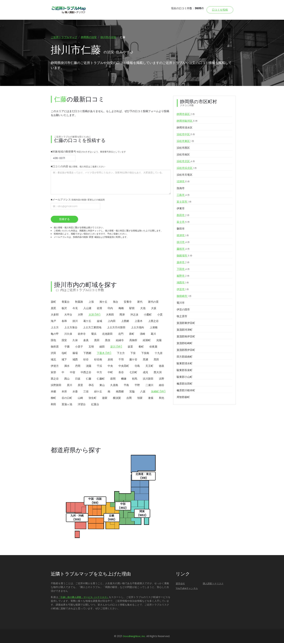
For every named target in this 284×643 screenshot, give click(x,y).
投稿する (64, 219)
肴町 (141, 347)
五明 (91, 347)
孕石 (91, 385)
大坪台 (68, 314)
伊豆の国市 (183, 309)
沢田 (53, 353)
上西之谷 (153, 321)
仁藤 (88, 379)
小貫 (160, 314)
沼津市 (183, 181)
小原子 (79, 347)
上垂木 (138, 321)
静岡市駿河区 (187, 121)
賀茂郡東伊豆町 (186, 323)
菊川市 (181, 303)
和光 (161, 398)
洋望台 (82, 404)
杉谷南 (98, 359)
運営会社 (180, 583)
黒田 (96, 340)
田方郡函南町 (184, 357)
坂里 (130, 347)
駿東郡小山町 (184, 377)
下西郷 (87, 353)
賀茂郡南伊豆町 (186, 336)
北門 (120, 334)
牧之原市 (182, 316)
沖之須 (134, 314)
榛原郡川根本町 (186, 390)
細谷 (161, 385)
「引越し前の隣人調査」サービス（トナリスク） (83, 597)
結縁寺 (120, 340)
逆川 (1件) (116, 347)
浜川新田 (148, 379)
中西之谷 (86, 372)
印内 (110, 308)
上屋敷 (154, 327)
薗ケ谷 (133, 359)
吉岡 (129, 398)
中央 (110, 366)
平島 (126, 385)
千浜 (99, 366)
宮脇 (132, 391)
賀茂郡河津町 (184, 330)
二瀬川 (149, 385)
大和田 (110, 314)
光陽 (159, 340)
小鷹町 (148, 314)
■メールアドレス (78, 199)
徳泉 (161, 366)
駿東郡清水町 (184, 363)
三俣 (86, 391)
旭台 (115, 302)
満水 (67, 366)
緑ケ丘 (98, 391)
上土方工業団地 (92, 327)
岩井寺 (82, 334)
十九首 (159, 353)
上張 (91, 302)
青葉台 (66, 302)
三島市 (183, 195)
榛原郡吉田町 (184, 384)
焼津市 (183, 235)
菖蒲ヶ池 (67, 404)
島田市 (183, 215)
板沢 (64, 308)
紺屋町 (147, 340)
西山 (67, 379)
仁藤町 (101, 379)
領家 (139, 398)
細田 (102, 347)
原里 (80, 385)
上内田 (112, 321)
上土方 (55, 327)
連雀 (150, 398)
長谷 (121, 372)
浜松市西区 (183, 148)
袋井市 (183, 262)
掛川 (75, 321)
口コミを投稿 (220, 10)
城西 (75, 359)
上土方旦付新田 (116, 327)
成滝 (145, 372)
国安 (64, 340)
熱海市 (181, 188)
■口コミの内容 (78, 166)
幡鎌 (123, 379)
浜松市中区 (186, 134)
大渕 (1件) (94, 314)
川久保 (68, 334)
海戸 (53, 321)
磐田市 (181, 229)
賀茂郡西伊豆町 (186, 350)
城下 (64, 359)
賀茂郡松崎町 (184, 343)
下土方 (121, 353)
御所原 (55, 347)
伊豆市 (183, 289)
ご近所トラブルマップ (64, 37)
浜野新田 (56, 385)
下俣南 (145, 353)
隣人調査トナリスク (213, 583)
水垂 (75, 391)
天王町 (149, 366)
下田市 (183, 269)
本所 (64, 391)
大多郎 (55, 314)
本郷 (53, 391)
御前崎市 (184, 296)
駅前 (132, 308)
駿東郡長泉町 (184, 370)
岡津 (122, 314)
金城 (99, 321)
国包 (53, 340)
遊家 (104, 398)
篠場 (75, 353)
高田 (156, 359)
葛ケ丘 (87, 321)
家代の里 (153, 302)
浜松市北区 (186, 161)
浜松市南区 (183, 154)
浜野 (161, 379)
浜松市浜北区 (187, 168)
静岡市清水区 (184, 127)
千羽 (121, 359)
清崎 (142, 334)
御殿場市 (184, 255)
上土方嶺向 (137, 327)
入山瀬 (87, 308)
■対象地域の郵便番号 (88, 151)
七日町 (133, 372)
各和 (64, 321)
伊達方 (55, 366)
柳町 (53, 398)
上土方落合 (70, 327)
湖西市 (183, 282)
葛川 (153, 334)
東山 (102, 385)
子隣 (67, 347)
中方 (99, 372)
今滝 (75, 308)
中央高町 (123, 366)
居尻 (53, 308)
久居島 (114, 385)
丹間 (77, 366)
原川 (69, 385)
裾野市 (183, 276)
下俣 (133, 353)
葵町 (53, 302)
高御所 (133, 340)
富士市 (183, 222)
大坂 (153, 308)
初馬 (134, 379)
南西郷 (120, 391)
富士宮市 (184, 202)
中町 (110, 372)
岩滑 (99, 308)
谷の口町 (67, 398)
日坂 (77, 379)
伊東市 (181, 208)
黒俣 (107, 340)
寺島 (137, 366)
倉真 (86, 340)
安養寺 (128, 302)
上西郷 (125, 321)
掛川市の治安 (108, 37)
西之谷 (55, 379)
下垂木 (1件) (104, 353)
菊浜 (93, 334)
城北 (53, 359)
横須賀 (117, 398)
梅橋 (121, 308)
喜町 (131, 334)
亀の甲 (55, 334)
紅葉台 (95, 404)
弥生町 (92, 398)
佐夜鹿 (153, 347)
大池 (142, 308)
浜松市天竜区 (184, 175)
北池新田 (107, 334)
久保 (75, 340)
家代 (139, 302)
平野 (137, 385)
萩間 (113, 379)
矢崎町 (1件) (158, 391)
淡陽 (88, 366)
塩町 (64, 353)
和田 (53, 404)
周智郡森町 (183, 397)
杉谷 (86, 359)
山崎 (80, 398)
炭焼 (110, 359)
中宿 (72, 372)
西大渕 (158, 372)
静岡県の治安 (89, 37)
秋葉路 (79, 302)
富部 (53, 372)
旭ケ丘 (103, 302)
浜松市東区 (185, 141)
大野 (80, 314)
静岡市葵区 (186, 114)
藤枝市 (183, 249)
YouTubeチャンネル (187, 588)
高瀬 (145, 359)
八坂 (142, 391)
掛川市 (183, 242)
